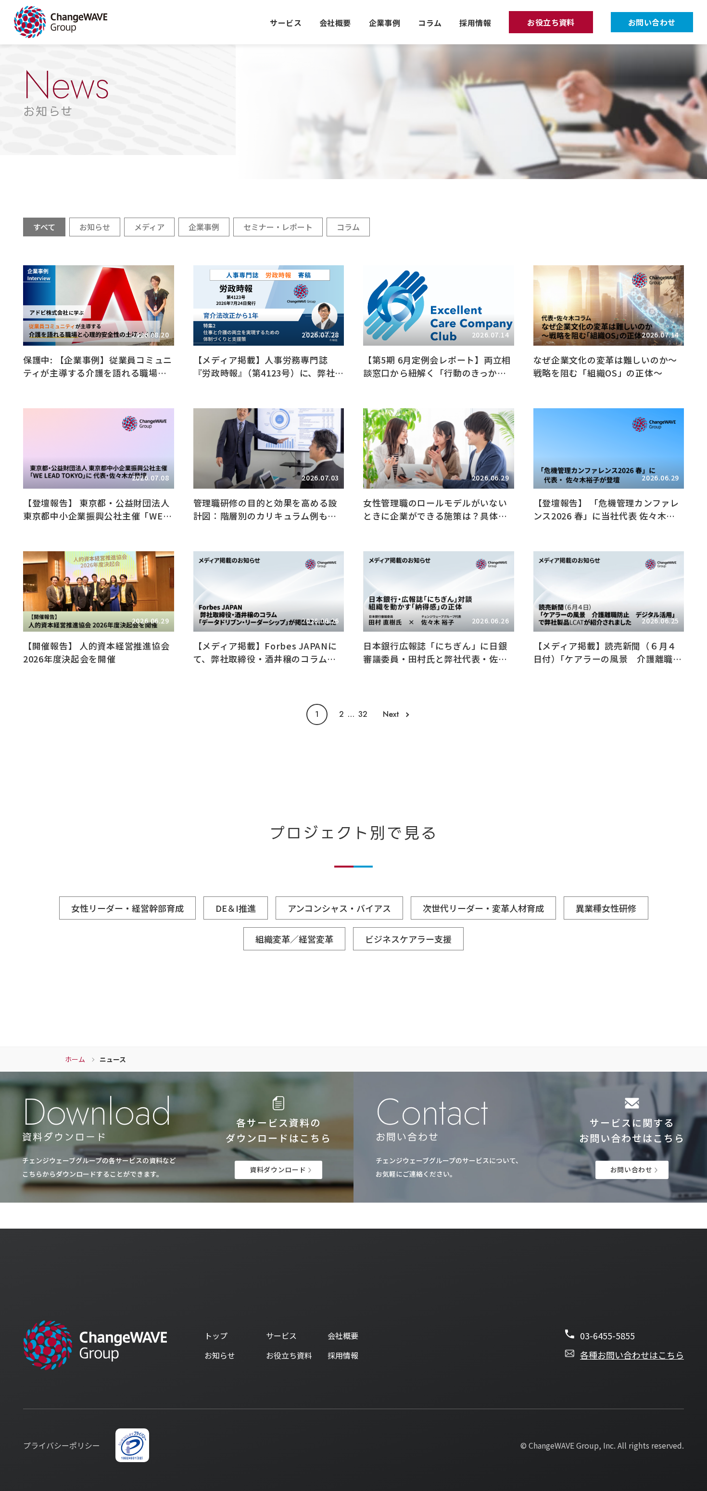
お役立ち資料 (551, 22)
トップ (215, 1335)
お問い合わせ (652, 22)
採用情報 (475, 22)
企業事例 (385, 22)
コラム (430, 22)
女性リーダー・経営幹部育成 (127, 908)
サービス (286, 22)
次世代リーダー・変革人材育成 (483, 908)
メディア (149, 227)
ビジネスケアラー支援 (408, 939)
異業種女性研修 (606, 908)
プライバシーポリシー (61, 1445)
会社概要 (335, 22)
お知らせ (94, 227)
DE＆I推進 (235, 908)
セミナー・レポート (278, 227)
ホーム (75, 1059)
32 (362, 714)
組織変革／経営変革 (294, 939)
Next (391, 714)
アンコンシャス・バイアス (339, 908)
